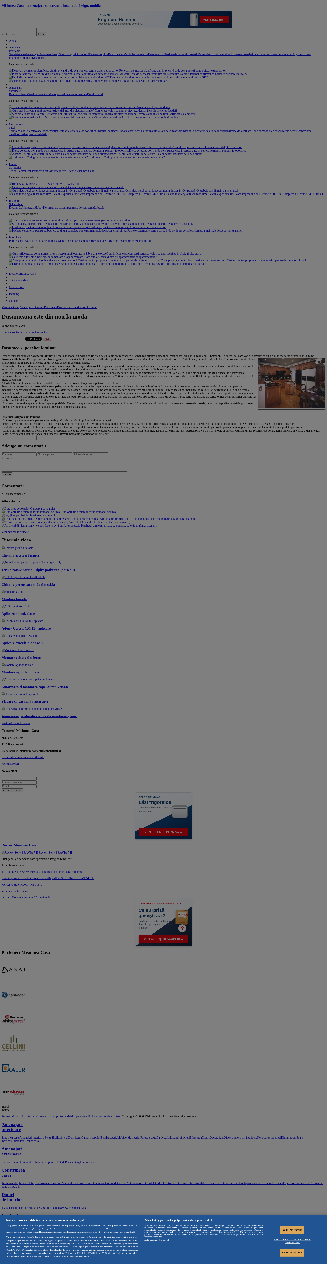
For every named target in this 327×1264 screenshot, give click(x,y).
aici (124, 1246)
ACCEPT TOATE (292, 1230)
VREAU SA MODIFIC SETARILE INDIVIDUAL (292, 1241)
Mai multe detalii (127, 1232)
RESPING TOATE (292, 1252)
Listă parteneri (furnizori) (156, 1240)
